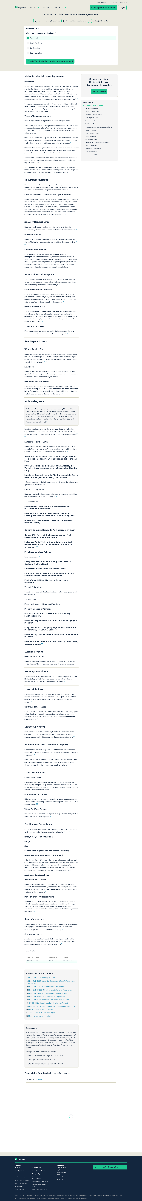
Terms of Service (61, 1179)
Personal (46, 7)
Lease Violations (90, 136)
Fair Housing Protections (93, 149)
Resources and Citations (93, 155)
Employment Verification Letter (39, 1185)
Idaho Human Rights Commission (40, 1016)
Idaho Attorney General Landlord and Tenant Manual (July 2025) (51, 1006)
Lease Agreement (19, 1171)
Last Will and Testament (38, 1171)
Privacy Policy (60, 1177)
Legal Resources (61, 1172)
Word (40, 1080)
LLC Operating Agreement (22, 1180)
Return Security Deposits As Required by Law (99, 127)
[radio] (28, 38)
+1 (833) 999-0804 (110, 1167)
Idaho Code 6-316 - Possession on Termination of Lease (48, 1000)
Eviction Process (90, 130)
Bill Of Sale (17, 1168)
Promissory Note (19, 1189)
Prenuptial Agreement (38, 1174)
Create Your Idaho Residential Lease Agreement (50, 61)
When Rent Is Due (91, 121)
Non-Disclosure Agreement (22, 1177)
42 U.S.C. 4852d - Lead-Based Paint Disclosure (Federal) (48, 1003)
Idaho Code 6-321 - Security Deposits (41, 978)
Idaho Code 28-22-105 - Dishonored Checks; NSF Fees (47, 993)
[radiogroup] (71, 45)
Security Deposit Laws (92, 111)
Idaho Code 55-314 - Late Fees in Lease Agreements (47, 996)
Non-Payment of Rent (92, 133)
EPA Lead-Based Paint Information (40, 1009)
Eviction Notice (19, 1186)
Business (33, 7)
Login (122, 7)
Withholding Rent (90, 124)
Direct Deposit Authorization (40, 1181)
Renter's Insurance (91, 152)
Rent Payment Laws (91, 118)
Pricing (114, 2)
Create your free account (103, 7)
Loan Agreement (36, 1168)
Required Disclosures (92, 108)
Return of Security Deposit (93, 115)
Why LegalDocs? (103, 2)
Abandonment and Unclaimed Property (97, 142)
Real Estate (59, 7)
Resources (123, 2)
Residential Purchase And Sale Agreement (39, 1177)
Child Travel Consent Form (39, 1189)
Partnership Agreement (21, 1183)
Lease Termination (91, 145)
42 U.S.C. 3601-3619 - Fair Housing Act (41, 1013)
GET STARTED (99, 91)
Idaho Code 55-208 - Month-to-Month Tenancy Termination (50, 990)
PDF (35, 1080)
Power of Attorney (20, 1174)
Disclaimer (88, 158)
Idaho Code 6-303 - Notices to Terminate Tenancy (46, 987)
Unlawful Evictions (91, 139)
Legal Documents (61, 1170)
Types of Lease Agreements (95, 105)
